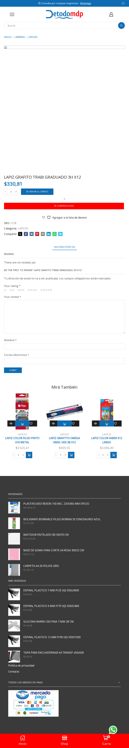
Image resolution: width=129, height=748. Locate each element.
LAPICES (32, 37)
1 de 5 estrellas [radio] (5, 290)
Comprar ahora (65, 205)
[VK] (31, 234)
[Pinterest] (37, 234)
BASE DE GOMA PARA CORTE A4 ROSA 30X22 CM (53, 550)
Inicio (8, 37)
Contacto (13, 671)
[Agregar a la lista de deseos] (33, 423)
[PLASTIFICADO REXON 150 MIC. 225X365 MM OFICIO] (14, 508)
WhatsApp (85, 3)
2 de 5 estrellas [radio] (12, 290)
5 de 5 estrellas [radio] (46, 290)
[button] (29, 455)
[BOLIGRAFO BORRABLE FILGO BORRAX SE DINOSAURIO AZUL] (14, 523)
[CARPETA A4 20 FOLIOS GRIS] (14, 570)
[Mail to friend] (43, 234)
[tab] (64, 247)
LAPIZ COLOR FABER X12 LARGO (106, 440)
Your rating (12, 286)
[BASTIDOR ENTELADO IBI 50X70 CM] (14, 539)
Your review (12, 297)
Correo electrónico (16, 355)
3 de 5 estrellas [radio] (21, 290)
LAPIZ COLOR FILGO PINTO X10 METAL (22, 440)
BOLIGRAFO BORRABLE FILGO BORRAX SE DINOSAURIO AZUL (62, 519)
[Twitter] (20, 234)
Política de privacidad (21, 665)
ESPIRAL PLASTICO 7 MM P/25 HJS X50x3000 (51, 590)
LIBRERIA (20, 37)
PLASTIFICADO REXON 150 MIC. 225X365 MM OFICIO (56, 503)
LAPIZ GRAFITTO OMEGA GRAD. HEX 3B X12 (64, 440)
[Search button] (121, 25)
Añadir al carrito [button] (22, 424)
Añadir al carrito (38, 191)
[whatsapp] (54, 234)
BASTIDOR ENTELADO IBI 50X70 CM (46, 535)
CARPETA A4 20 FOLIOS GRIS (41, 566)
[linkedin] (49, 234)
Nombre (10, 340)
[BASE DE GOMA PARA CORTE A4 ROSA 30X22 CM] (14, 554)
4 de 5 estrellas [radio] (32, 290)
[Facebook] (26, 234)
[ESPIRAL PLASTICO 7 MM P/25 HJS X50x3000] (14, 594)
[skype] (59, 234)
